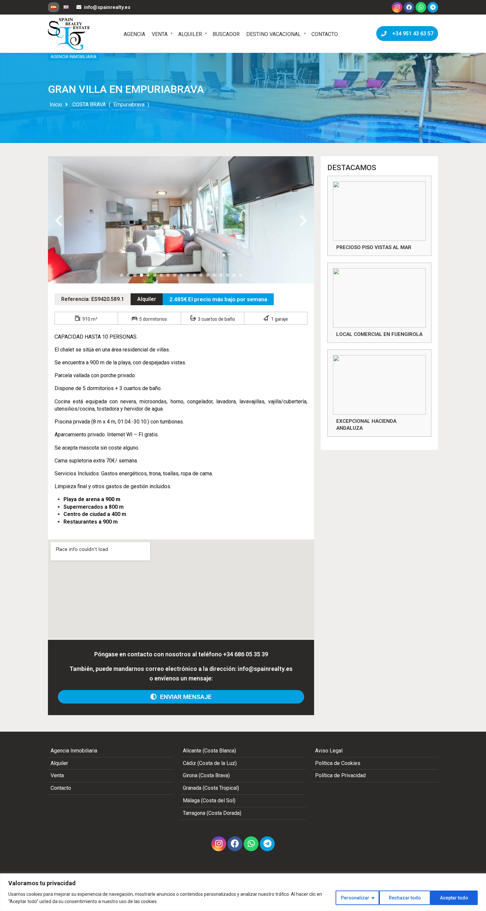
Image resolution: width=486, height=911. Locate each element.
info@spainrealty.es (107, 7)
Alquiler (190, 34)
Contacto (324, 34)
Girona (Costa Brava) (206, 775)
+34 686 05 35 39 (245, 654)
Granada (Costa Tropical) (211, 788)
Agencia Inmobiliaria (74, 750)
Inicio (56, 104)
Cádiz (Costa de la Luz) (210, 763)
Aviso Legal (329, 750)
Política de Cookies (337, 763)
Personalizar (355, 897)
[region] (243, 892)
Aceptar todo (454, 897)
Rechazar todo (405, 897)
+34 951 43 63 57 (411, 33)
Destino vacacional (273, 34)
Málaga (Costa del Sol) (209, 800)
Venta (160, 34)
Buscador (226, 34)
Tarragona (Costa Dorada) (212, 813)
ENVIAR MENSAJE (184, 697)
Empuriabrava (128, 104)
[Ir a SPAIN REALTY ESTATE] (69, 34)
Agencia (134, 34)
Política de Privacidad (340, 775)
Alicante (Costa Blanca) (209, 750)
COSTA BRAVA (89, 104)
